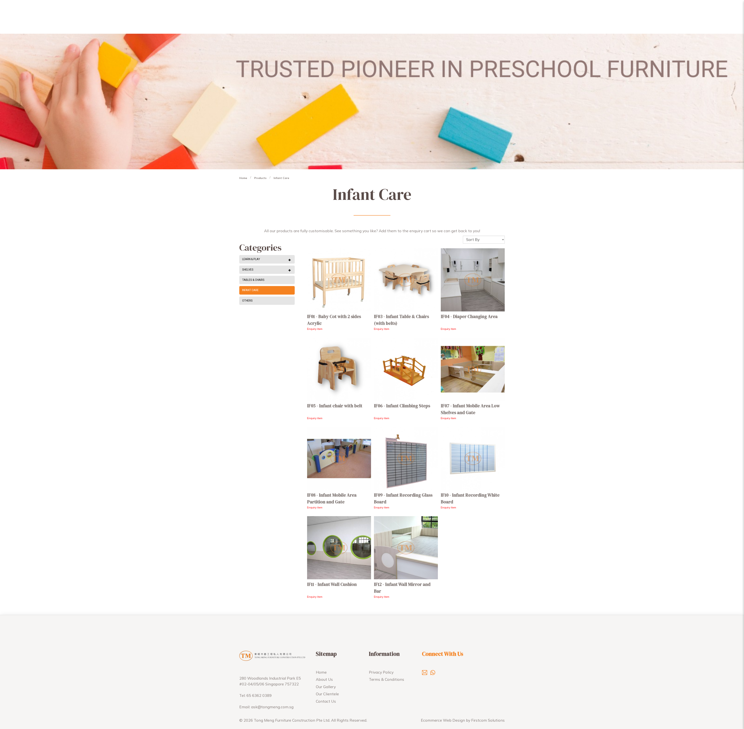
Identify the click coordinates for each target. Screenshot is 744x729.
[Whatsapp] (432, 672)
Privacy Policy (381, 672)
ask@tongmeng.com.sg (272, 706)
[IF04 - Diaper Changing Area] (473, 280)
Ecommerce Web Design (443, 720)
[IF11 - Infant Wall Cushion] (339, 547)
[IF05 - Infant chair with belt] (339, 369)
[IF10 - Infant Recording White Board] (473, 458)
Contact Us (326, 701)
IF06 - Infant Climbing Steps (402, 406)
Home (243, 178)
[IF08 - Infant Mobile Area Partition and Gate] (339, 458)
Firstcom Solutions (488, 720)
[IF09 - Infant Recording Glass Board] (406, 458)
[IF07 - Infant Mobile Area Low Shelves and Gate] (473, 369)
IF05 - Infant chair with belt (334, 406)
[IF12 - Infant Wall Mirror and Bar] (406, 547)
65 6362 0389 (259, 695)
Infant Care (281, 178)
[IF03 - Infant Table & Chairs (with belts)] (406, 280)
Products (260, 178)
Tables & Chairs (253, 279)
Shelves (247, 269)
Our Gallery (326, 686)
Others (247, 300)
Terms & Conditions (386, 679)
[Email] (424, 672)
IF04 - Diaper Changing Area (469, 316)
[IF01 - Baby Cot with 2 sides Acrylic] (339, 280)
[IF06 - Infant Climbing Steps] (406, 369)
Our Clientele (327, 693)
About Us (324, 679)
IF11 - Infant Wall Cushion (332, 584)
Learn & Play (251, 259)
